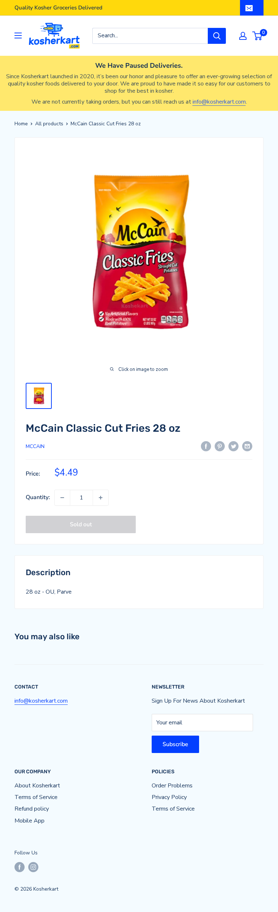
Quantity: (38, 497)
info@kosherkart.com (219, 102)
